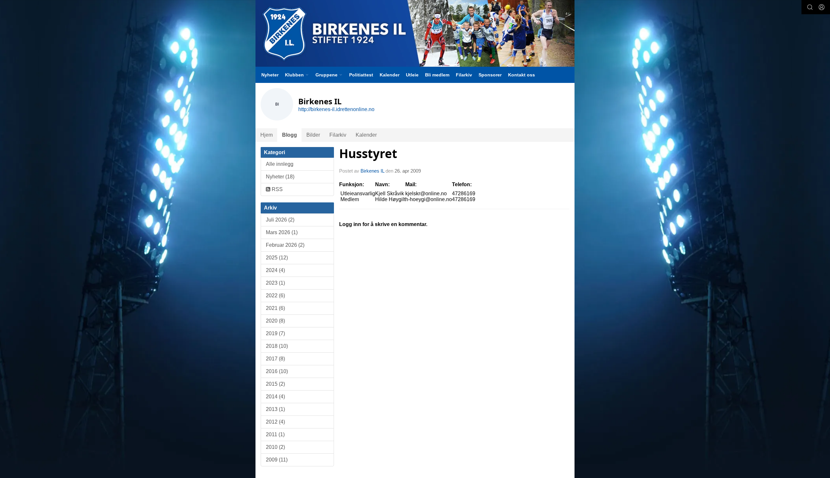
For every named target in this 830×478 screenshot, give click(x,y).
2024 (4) (275, 270)
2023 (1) (275, 283)
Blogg (289, 135)
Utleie (412, 74)
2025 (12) (277, 257)
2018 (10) (277, 346)
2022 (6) (275, 295)
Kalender (389, 74)
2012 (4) (275, 422)
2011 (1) (275, 434)
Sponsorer (490, 74)
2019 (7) (275, 333)
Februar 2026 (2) (285, 245)
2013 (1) (275, 409)
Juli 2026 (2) (280, 219)
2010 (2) (275, 447)
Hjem (266, 135)
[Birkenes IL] (415, 33)
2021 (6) (275, 308)
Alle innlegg (279, 164)
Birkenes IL (372, 171)
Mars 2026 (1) (282, 232)
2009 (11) (277, 459)
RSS (276, 189)
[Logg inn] (821, 7)
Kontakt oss (521, 74)
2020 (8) (275, 321)
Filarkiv (464, 74)
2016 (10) (277, 371)
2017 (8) (275, 358)
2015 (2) (275, 384)
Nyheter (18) (280, 176)
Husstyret (368, 153)
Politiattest (361, 74)
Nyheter (270, 74)
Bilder (313, 135)
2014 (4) (275, 396)
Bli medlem (437, 74)
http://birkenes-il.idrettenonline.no (336, 109)
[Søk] (810, 7)
